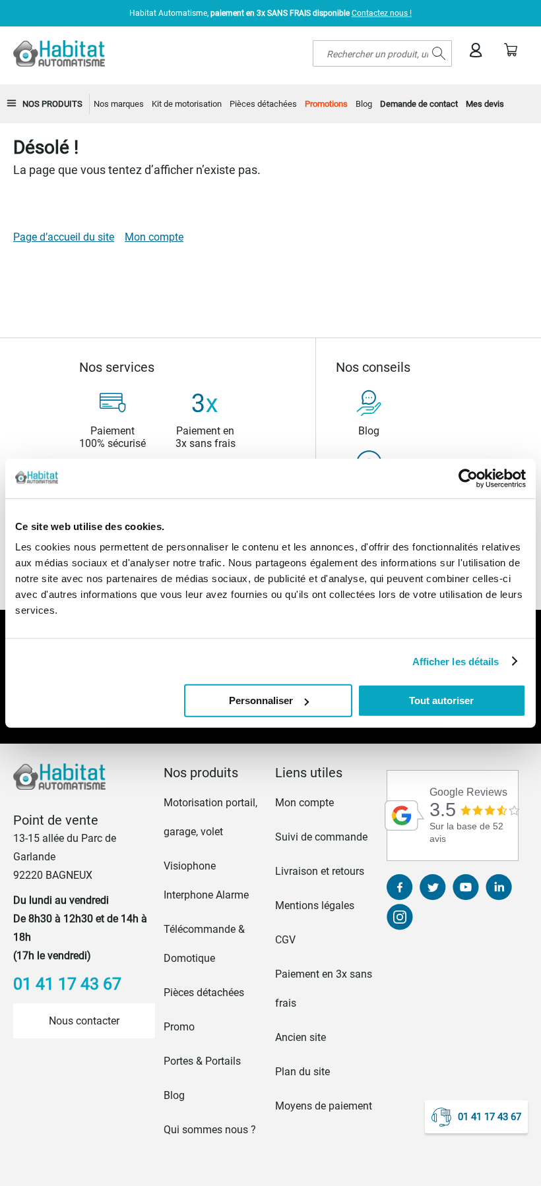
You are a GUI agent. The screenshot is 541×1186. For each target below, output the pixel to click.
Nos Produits (52, 104)
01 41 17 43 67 (489, 1117)
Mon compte (154, 237)
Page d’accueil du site (63, 237)
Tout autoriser (441, 700)
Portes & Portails (202, 1061)
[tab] (215, 772)
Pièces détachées (204, 992)
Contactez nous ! (382, 13)
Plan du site (302, 1071)
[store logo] (59, 53)
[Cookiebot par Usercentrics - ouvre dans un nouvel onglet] (468, 478)
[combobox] (382, 53)
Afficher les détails (455, 661)
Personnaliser (261, 700)
